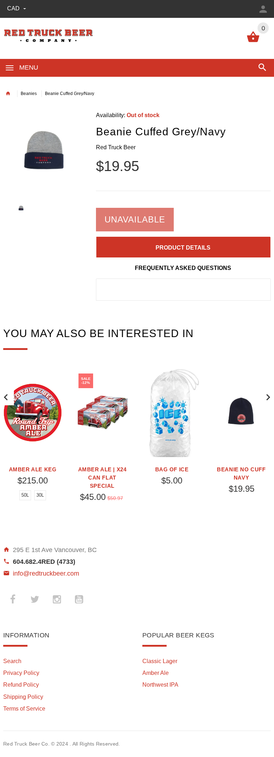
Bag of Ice (172, 469)
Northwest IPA (160, 685)
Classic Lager (159, 661)
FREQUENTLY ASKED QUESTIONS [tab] (183, 268)
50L (25, 495)
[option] (44, 151)
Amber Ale (155, 673)
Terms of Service (24, 709)
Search (12, 661)
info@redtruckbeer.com (46, 573)
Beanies (29, 93)
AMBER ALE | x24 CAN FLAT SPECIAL (102, 477)
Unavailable (135, 219)
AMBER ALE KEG (33, 469)
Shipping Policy (23, 697)
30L (40, 495)
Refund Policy (21, 685)
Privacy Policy (21, 673)
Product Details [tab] (183, 248)
